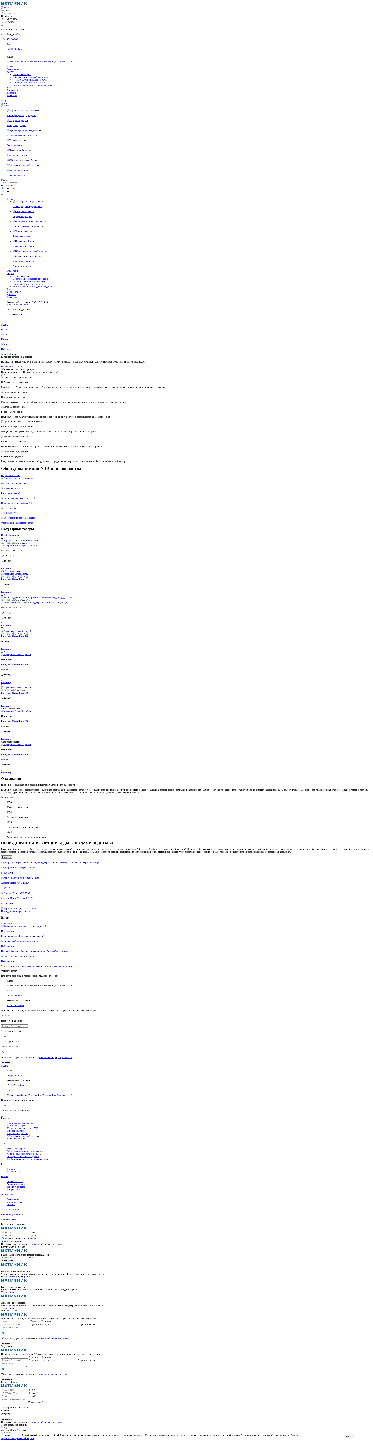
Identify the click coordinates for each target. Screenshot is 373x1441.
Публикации (13, 1171)
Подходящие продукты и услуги (17, 911)
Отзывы (11, 1204)
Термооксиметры (91, 862)
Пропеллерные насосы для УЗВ (66, 862)
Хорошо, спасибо (9, 1292)
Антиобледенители (16, 1138)
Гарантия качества (16, 1186)
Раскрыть (6, 857)
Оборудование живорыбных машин (31, 77)
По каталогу (11, 19)
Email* (32, 1257)
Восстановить (8, 1261)
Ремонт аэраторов (22, 74)
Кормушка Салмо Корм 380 (14, 693)
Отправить (7, 1063)
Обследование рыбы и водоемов (29, 82)
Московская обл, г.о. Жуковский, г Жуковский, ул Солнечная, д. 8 (39, 61)
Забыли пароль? (29, 1238)
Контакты (12, 95)
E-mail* (32, 1232)
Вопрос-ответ (14, 90)
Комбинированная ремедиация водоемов (33, 85)
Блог (9, 87)
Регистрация (15, 1241)
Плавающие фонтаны (17, 1133)
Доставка (11, 93)
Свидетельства (14, 1202)
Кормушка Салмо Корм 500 (14, 721)
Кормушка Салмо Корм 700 (14, 754)
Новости (11, 1169)
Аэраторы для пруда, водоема (16, 862)
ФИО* (32, 1390)
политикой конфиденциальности (55, 1057)
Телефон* (33, 1393)
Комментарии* (35, 1402)
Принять (349, 1437)
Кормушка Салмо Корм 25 (14, 579)
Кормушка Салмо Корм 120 (14, 636)
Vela (14, 1219)
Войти (5, 1241)
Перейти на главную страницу (16, 1276)
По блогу (9, 22)
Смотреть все (7, 923)
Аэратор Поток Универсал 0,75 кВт (19, 545)
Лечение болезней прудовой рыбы (30, 79)
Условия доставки (16, 1184)
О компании (13, 69)
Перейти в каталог (10, 475)
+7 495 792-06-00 (9, 39)
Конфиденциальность (12, 1214)
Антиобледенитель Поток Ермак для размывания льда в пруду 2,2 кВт (36, 602)
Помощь (5, 1176)
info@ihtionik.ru (14, 49)
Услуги (10, 72)
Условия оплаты (15, 1181)
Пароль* (33, 1235)
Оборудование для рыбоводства (23, 1136)
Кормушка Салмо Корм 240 (14, 664)
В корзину (6, 568)
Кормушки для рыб (40, 862)
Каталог (11, 66)
